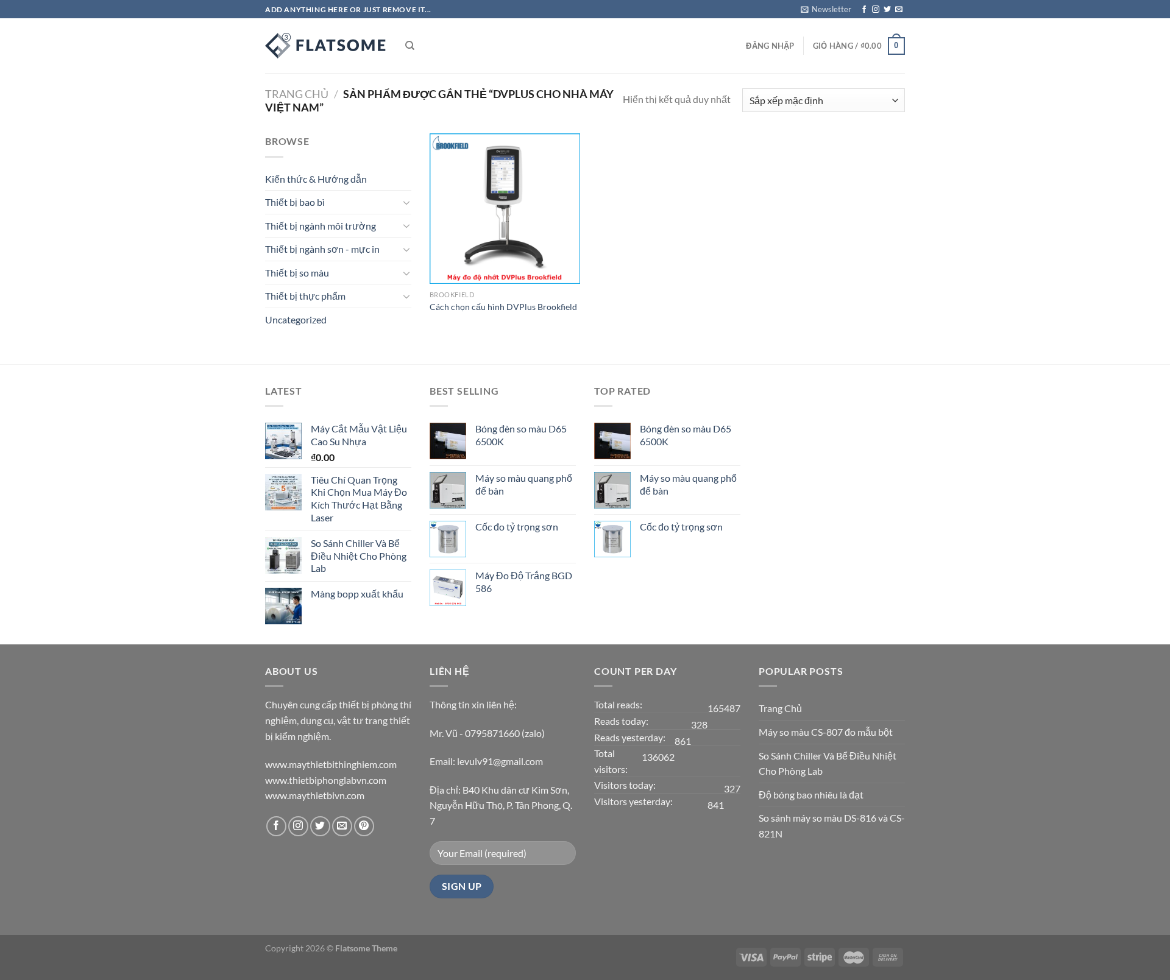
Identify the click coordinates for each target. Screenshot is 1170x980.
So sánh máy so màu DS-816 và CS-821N (832, 825)
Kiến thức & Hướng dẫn (316, 179)
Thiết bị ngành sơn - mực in (322, 249)
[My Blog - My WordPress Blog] (326, 45)
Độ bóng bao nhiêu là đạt (811, 794)
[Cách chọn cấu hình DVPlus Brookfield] (505, 208)
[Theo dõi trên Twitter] (887, 9)
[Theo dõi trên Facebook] (864, 9)
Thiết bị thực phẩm (305, 295)
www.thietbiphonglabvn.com (325, 780)
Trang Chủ (780, 708)
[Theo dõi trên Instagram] (875, 9)
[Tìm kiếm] (409, 45)
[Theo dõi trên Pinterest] (364, 826)
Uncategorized (296, 319)
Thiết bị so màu (297, 272)
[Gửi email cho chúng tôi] (898, 9)
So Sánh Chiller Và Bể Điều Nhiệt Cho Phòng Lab (827, 763)
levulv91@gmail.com (500, 761)
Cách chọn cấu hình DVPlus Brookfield (503, 306)
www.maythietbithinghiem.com (331, 764)
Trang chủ (296, 93)
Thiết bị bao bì (295, 202)
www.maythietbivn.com (314, 795)
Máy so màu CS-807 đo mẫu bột (826, 732)
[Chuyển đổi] (406, 202)
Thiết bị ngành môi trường (320, 225)
